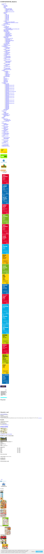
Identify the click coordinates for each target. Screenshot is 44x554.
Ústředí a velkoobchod (7, 114)
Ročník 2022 (7, 90)
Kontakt (5, 7)
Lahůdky (7, 72)
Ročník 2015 (7, 100)
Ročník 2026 (7, 84)
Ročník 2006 (7, 107)
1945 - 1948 (7, 15)
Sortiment (3, 70)
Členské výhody (6, 37)
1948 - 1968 (7, 16)
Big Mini (5, 58)
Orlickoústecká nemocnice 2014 (10, 103)
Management (5, 12)
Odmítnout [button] (33, 551)
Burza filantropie (6, 109)
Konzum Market (6, 46)
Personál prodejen (6, 115)
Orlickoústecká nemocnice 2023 (10, 89)
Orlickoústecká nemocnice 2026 (10, 85)
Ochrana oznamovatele (7, 24)
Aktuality (3, 117)
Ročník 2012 (7, 104)
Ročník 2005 (7, 108)
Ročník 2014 (7, 102)
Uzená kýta (7, 73)
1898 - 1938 (7, 14)
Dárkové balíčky (8, 75)
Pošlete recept (6, 118)
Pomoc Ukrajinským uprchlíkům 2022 (11, 91)
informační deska (6, 27)
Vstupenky (5, 79)
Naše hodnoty (6, 6)
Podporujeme (4, 82)
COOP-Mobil (7, 42)
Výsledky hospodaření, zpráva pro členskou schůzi (12, 28)
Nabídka (5, 112)
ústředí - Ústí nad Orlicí (9, 8)
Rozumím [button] (39, 551)
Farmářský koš (7, 71)
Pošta (4, 67)
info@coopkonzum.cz (5, 424)
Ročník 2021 (7, 92)
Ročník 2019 (7, 95)
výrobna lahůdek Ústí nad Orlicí (10, 11)
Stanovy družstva (6, 30)
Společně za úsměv (6, 83)
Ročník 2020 (7, 93)
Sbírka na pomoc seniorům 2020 (10, 94)
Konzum (5, 49)
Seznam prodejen (8, 47)
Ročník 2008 (7, 106)
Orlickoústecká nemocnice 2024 (10, 88)
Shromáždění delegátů (9, 33)
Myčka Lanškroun (8, 61)
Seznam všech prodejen (7, 68)
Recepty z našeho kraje (7, 119)
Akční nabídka (7, 48)
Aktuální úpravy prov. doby (7, 69)
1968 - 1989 (7, 17)
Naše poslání (5, 5)
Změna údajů (7, 26)
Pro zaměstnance (6, 23)
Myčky (5, 60)
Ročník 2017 (7, 98)
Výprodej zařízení (6, 113)
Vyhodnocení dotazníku (7, 45)
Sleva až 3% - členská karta (9, 38)
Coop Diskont (6, 51)
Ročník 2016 (7, 99)
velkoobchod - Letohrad (9, 9)
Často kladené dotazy (7, 43)
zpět (1, 479)
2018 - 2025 (7, 20)
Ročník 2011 (7, 105)
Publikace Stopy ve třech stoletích (10, 21)
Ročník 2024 (7, 87)
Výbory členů (7, 32)
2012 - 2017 (7, 19)
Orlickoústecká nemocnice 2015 (10, 101)
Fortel (4, 63)
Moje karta (5, 25)
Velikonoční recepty (8, 120)
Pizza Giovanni (6, 81)
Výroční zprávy (6, 44)
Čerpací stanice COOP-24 (5, 133)
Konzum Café (6, 65)
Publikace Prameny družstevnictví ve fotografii (12, 22)
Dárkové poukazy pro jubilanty (10, 40)
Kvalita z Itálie (6, 80)
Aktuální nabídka (8, 41)
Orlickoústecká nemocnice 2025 (10, 86)
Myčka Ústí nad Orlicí (7, 137)
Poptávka (5, 111)
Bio (4, 77)
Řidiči (4, 116)
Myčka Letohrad (8, 62)
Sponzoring (5, 110)
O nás (3, 4)
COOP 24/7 (5, 55)
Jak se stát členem (6, 36)
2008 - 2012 (7, 18)
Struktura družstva (6, 31)
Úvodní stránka (4, 3)
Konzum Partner (4, 130)
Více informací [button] (23, 552)
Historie (5, 13)
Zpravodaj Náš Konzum (9, 39)
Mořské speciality (8, 74)
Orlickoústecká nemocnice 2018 (10, 97)
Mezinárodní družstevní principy (8, 29)
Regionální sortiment (6, 76)
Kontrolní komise (8, 34)
